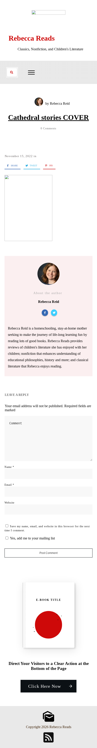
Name (9, 467)
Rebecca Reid (60, 103)
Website (9, 502)
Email (9, 484)
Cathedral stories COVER (48, 117)
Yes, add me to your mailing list (32, 538)
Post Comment (48, 553)
